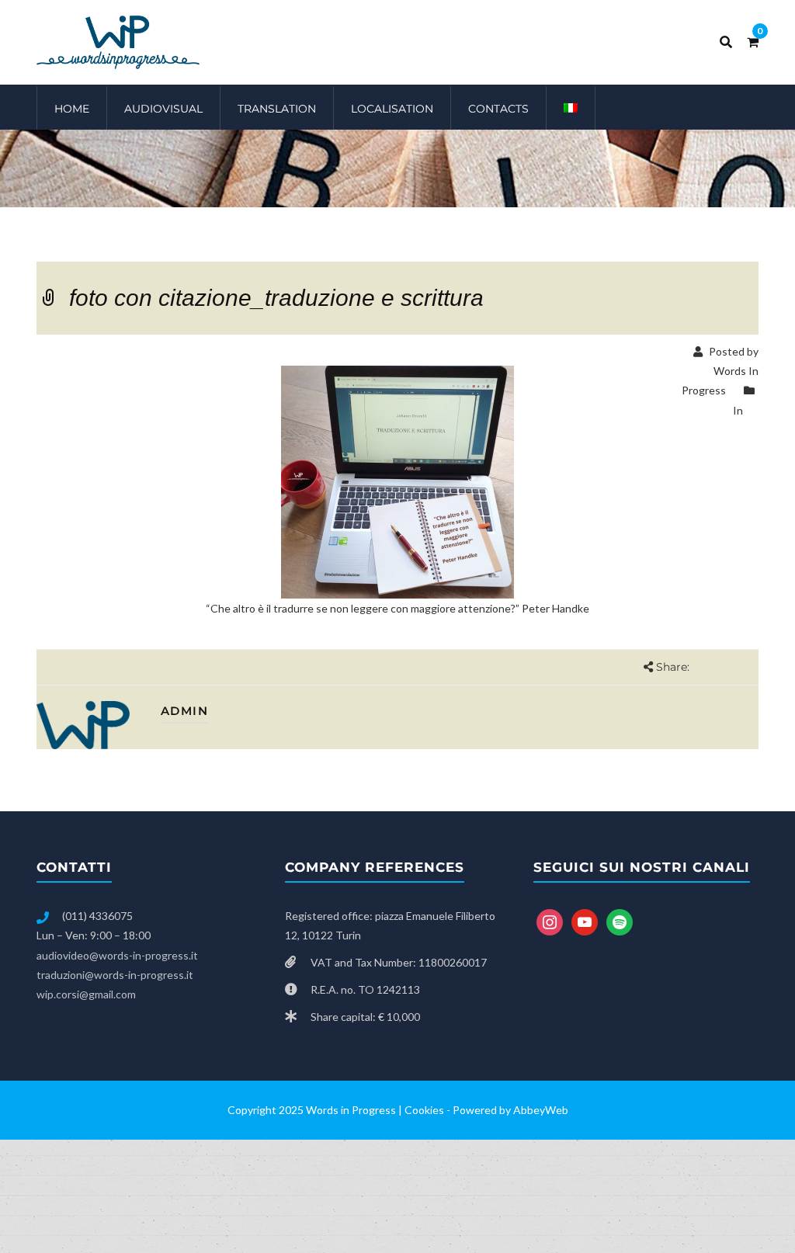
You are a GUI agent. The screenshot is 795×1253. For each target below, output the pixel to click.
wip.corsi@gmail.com (86, 994)
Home (71, 109)
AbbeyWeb (540, 1109)
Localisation (392, 109)
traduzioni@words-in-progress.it (114, 974)
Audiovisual (163, 109)
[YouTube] (584, 921)
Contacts (498, 109)
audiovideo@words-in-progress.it (117, 955)
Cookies (424, 1109)
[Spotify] (619, 921)
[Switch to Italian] (571, 107)
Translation (277, 109)
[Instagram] (549, 921)
